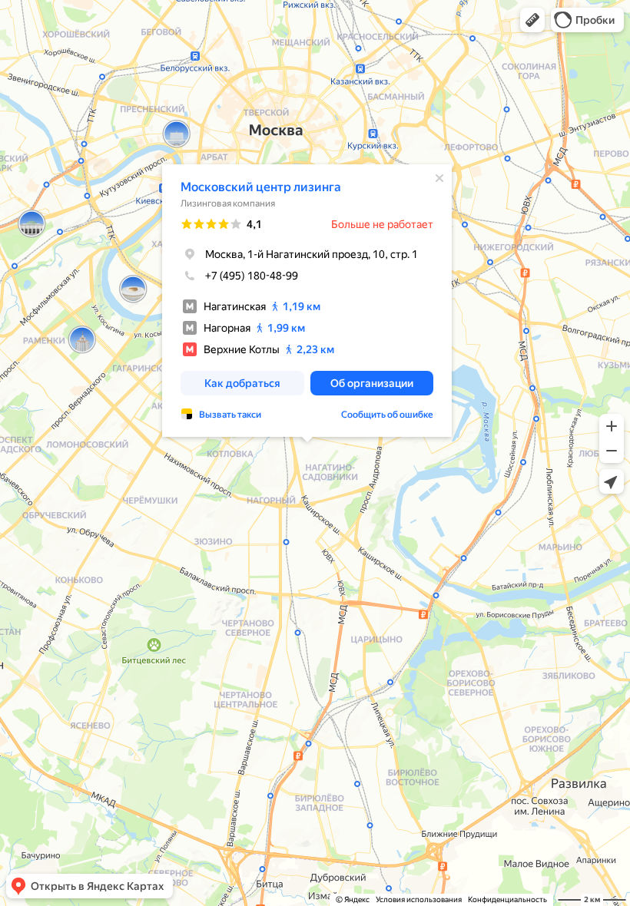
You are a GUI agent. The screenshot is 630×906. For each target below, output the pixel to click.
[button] (532, 20)
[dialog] (307, 300)
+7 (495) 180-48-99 (251, 275)
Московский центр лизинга (261, 187)
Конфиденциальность (507, 899)
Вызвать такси (230, 414)
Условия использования (419, 899)
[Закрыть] (439, 178)
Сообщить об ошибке (387, 414)
